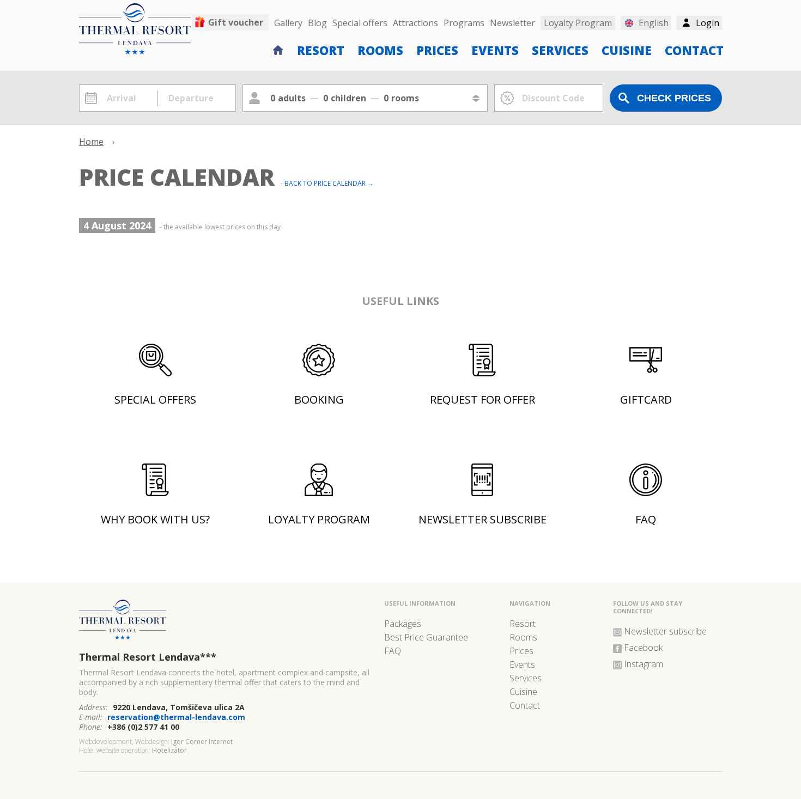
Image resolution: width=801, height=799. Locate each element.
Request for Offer (482, 399)
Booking (319, 399)
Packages (402, 624)
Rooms (380, 49)
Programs (464, 23)
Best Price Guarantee (426, 637)
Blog (317, 23)
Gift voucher (235, 22)
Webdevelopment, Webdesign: (124, 741)
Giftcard (646, 399)
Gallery (288, 23)
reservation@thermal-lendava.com (176, 717)
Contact (694, 49)
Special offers (359, 23)
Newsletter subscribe (482, 519)
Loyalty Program (319, 519)
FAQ (645, 519)
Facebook (643, 647)
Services (560, 49)
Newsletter (512, 23)
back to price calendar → (329, 183)
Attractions (415, 23)
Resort (320, 49)
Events (495, 49)
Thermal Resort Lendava (147, 656)
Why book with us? (155, 519)
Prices (437, 49)
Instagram (643, 663)
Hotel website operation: (114, 750)
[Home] (278, 48)
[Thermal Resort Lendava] (226, 624)
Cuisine (627, 49)
